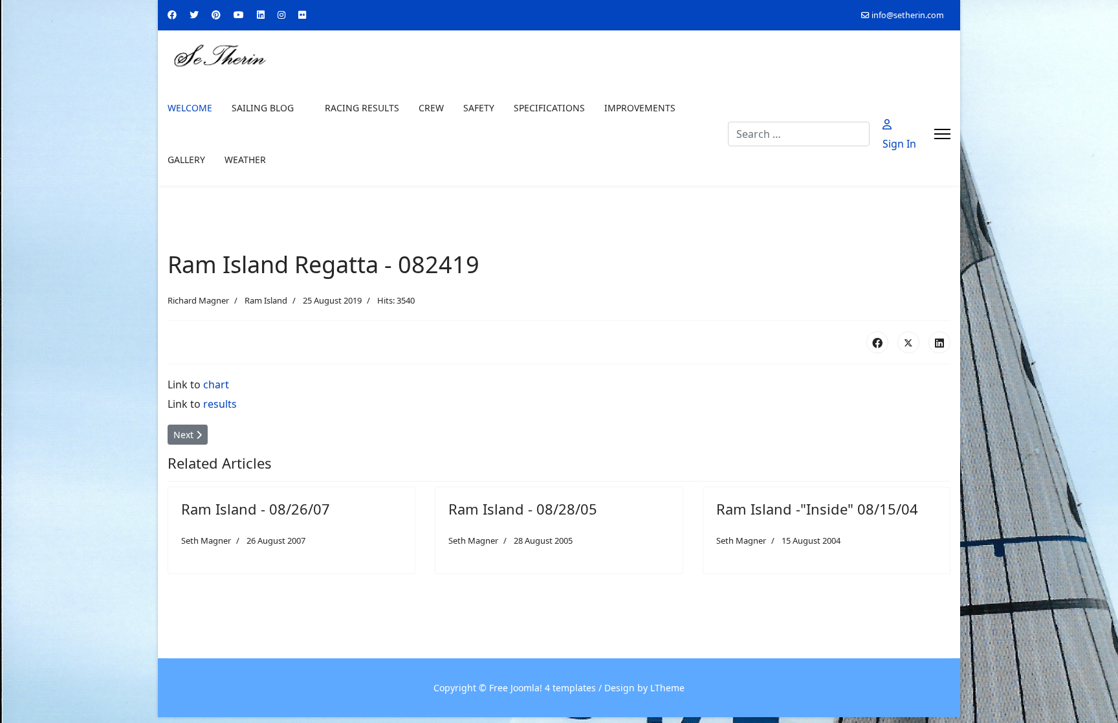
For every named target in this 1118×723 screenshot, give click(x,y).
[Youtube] (239, 14)
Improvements (639, 108)
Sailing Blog (263, 108)
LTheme (667, 688)
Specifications (549, 108)
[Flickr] (302, 14)
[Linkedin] (261, 14)
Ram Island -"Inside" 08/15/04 (817, 508)
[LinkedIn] (939, 342)
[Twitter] (194, 14)
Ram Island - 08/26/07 (255, 508)
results (220, 404)
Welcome (190, 108)
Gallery (186, 159)
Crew (431, 108)
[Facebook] (172, 14)
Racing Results (362, 108)
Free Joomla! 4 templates (542, 688)
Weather (245, 159)
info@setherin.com (907, 15)
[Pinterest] (216, 14)
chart (216, 384)
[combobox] (799, 134)
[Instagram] (281, 14)
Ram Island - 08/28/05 (522, 508)
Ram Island (266, 300)
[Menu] (942, 134)
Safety (478, 108)
